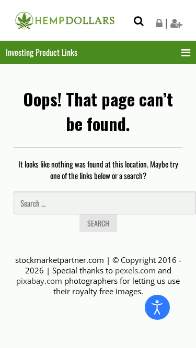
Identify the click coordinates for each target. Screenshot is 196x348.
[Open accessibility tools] (157, 307)
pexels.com (135, 270)
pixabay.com (39, 280)
